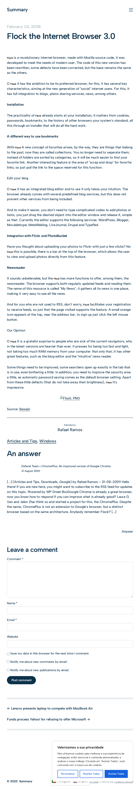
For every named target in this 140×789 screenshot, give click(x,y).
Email (12, 620)
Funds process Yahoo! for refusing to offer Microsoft (46, 719)
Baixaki (24, 409)
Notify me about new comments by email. (38, 662)
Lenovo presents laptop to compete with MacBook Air (52, 708)
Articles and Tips (22, 441)
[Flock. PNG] (70, 398)
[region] (92, 761)
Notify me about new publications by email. (39, 670)
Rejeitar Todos (91, 773)
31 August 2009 (30, 471)
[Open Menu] (131, 10)
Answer (127, 532)
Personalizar (68, 773)
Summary (17, 10)
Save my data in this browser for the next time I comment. (49, 653)
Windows (47, 441)
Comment (15, 559)
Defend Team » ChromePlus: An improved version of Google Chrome (66, 466)
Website (12, 636)
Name (12, 603)
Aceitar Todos (116, 773)
